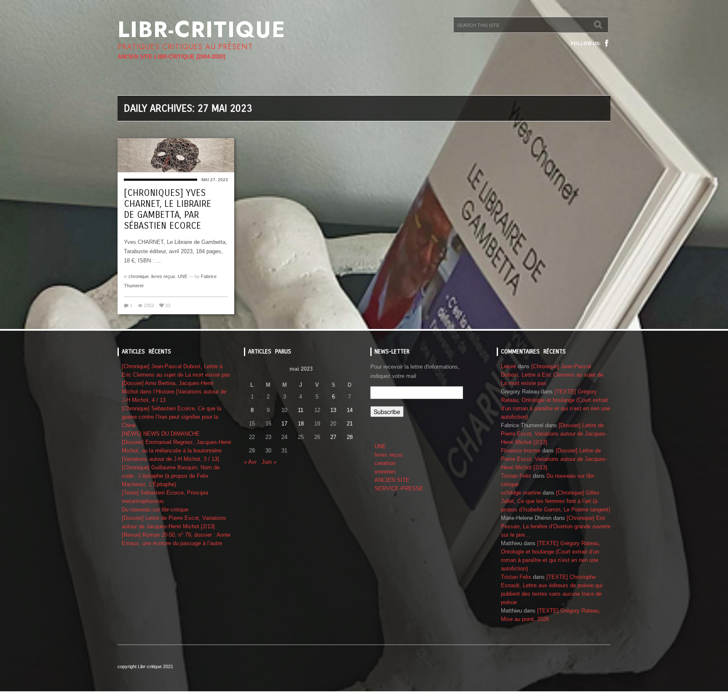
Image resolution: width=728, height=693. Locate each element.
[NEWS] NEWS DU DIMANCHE (161, 434)
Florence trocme (521, 450)
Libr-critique (202, 29)
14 (350, 410)
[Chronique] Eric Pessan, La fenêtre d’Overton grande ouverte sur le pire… (555, 526)
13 (333, 410)
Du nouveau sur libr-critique (155, 509)
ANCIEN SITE (392, 480)
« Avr (250, 462)
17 (284, 423)
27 (333, 437)
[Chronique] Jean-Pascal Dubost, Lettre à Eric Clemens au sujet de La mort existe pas (552, 374)
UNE (182, 276)
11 (300, 410)
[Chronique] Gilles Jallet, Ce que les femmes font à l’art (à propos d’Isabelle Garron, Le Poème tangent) (555, 501)
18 (301, 423)
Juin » (269, 462)
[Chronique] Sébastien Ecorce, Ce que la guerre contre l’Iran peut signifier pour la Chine (171, 416)
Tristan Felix (516, 476)
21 (350, 423)
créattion (385, 463)
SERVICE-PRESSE (399, 488)
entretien (385, 471)
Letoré (508, 366)
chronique (138, 276)
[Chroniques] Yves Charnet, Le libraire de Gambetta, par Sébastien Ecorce (167, 209)
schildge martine (521, 493)
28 (350, 437)
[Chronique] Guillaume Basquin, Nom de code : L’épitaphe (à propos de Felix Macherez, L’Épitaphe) (170, 475)
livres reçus (163, 276)
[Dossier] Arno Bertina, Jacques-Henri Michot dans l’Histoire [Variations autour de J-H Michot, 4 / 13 (174, 391)
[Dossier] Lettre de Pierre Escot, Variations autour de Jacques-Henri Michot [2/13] (554, 433)
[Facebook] (606, 43)
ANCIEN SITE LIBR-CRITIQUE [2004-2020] (171, 57)
